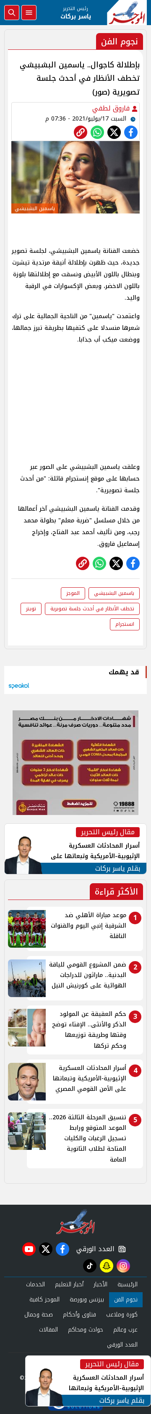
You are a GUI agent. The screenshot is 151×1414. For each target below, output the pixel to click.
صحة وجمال (38, 1314)
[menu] (28, 12)
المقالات (48, 1329)
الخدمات (35, 1284)
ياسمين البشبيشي (114, 593)
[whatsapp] (80, 132)
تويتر (31, 608)
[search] (11, 12)
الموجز (73, 593)
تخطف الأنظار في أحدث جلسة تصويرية (92, 608)
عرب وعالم (125, 1329)
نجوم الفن (126, 1299)
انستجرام (124, 624)
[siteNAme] (127, 12)
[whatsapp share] (97, 132)
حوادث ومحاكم (85, 1329)
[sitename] (75, 1221)
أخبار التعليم (69, 1284)
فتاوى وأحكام (79, 1314)
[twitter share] (114, 132)
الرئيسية (127, 1284)
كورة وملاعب (122, 1314)
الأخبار (100, 1284)
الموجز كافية (44, 1299)
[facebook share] (131, 132)
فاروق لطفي (112, 108)
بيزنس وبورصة (87, 1299)
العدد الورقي (94, 1249)
